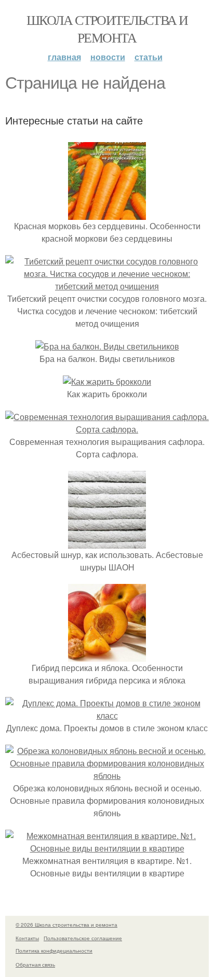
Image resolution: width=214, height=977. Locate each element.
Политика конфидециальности (54, 950)
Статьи (149, 57)
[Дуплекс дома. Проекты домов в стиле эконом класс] (107, 715)
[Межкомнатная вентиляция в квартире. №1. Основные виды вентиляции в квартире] (107, 848)
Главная (64, 57)
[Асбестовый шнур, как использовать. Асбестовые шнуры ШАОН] (107, 542)
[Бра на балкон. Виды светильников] (107, 346)
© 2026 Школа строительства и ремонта (66, 924)
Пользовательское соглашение (83, 938)
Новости (107, 57)
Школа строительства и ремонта (107, 28)
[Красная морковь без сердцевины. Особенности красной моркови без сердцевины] (107, 213)
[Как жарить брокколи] (107, 381)
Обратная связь (35, 964)
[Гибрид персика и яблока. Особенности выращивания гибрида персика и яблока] (107, 655)
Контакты (27, 938)
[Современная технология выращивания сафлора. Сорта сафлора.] (107, 429)
